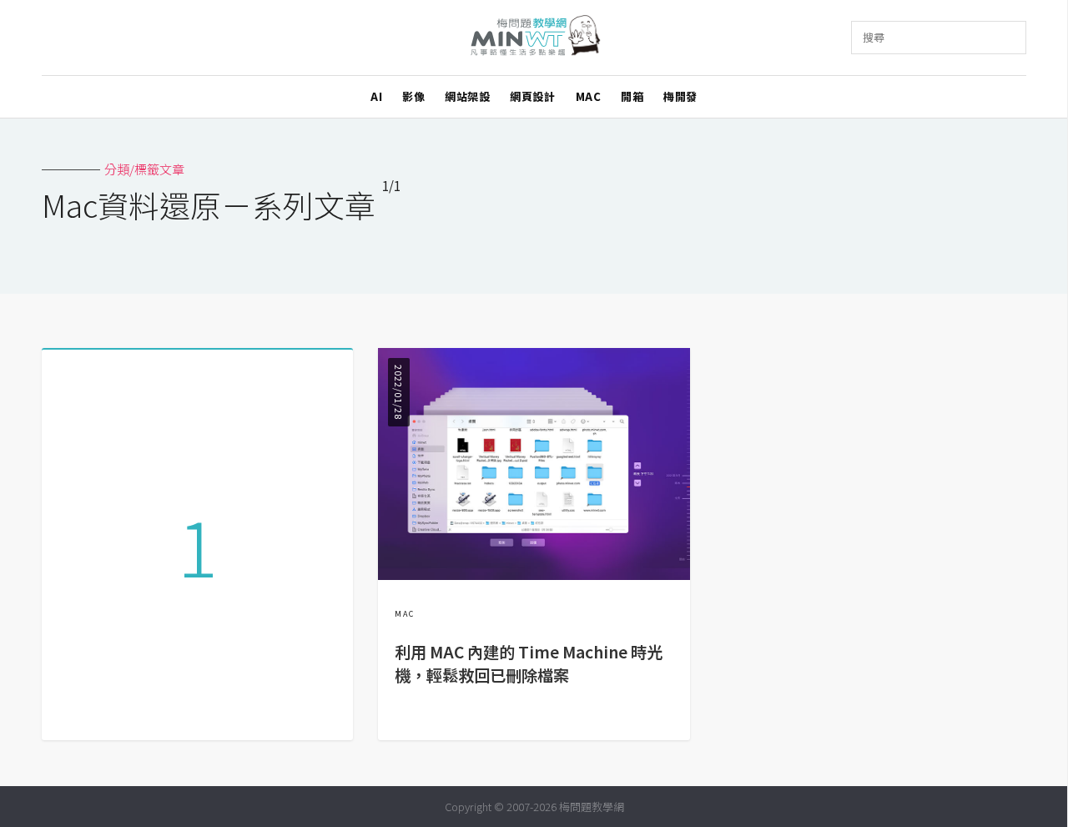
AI (376, 96)
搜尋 (873, 37)
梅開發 (680, 96)
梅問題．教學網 (534, 38)
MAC (589, 96)
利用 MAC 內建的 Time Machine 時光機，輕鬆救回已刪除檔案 (528, 664)
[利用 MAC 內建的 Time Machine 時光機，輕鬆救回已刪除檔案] (533, 574)
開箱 (632, 96)
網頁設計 (532, 96)
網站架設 (467, 96)
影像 (413, 96)
